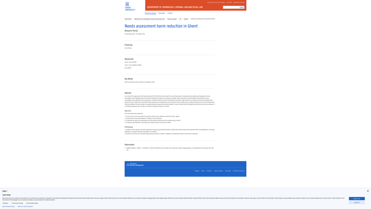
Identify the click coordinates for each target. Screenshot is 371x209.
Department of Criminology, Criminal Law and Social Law (149, 19)
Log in (228, 2)
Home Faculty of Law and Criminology (216, 2)
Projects (186, 19)
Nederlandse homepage (238, 2)
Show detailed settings (8, 206)
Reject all (357, 202)
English (4, 191)
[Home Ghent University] (130, 5)
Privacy (203, 171)
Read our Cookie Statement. (25, 206)
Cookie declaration (218, 171)
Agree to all (357, 199)
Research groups (172, 19)
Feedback (197, 171)
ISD (180, 19)
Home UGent (128, 19)
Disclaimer (209, 171)
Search (242, 7)
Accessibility (228, 171)
